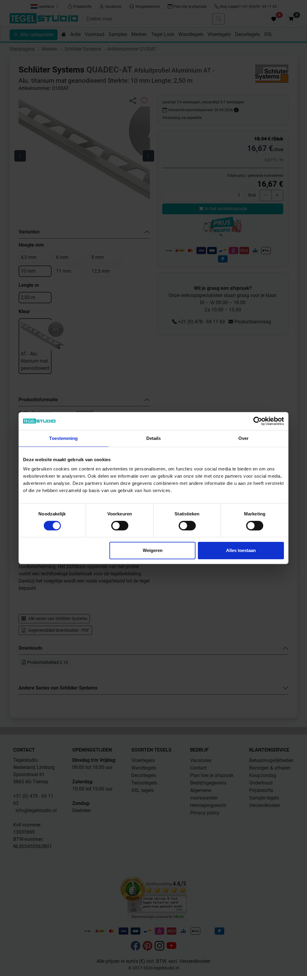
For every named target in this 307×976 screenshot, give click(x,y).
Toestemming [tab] (63, 438)
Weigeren (152, 550)
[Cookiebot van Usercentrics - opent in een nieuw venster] (257, 421)
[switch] (119, 525)
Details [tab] (153, 438)
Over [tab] (243, 438)
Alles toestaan (241, 550)
